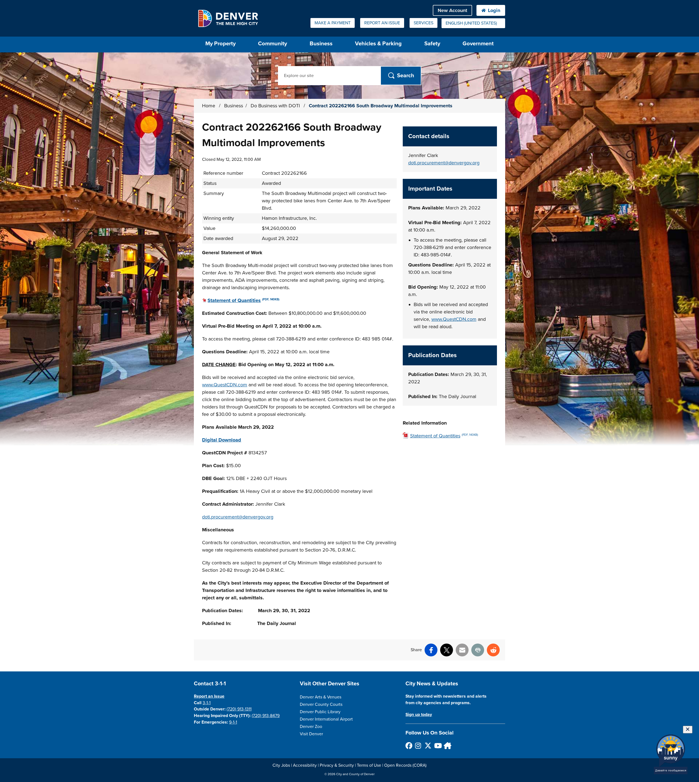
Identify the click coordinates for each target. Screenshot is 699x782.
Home (208, 106)
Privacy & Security (337, 765)
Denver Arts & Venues (320, 697)
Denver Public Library (320, 711)
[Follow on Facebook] (408, 745)
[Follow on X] (428, 745)
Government (478, 43)
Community (272, 43)
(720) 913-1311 (239, 709)
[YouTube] (437, 745)
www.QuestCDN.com (224, 385)
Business (321, 43)
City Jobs (281, 765)
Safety (432, 43)
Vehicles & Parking (378, 43)
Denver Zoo (311, 726)
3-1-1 (207, 702)
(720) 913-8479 (266, 715)
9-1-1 (233, 722)
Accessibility (305, 765)
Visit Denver (311, 733)
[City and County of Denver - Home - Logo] (228, 18)
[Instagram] (418, 745)
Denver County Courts (321, 704)
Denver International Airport (326, 719)
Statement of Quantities (243, 300)
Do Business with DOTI (276, 106)
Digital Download (221, 440)
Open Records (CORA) (405, 765)
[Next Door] (447, 745)
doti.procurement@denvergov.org (237, 517)
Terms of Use (369, 765)
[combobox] (473, 23)
